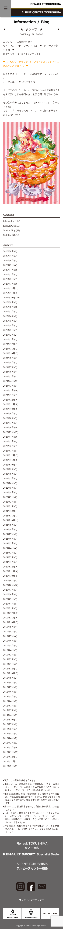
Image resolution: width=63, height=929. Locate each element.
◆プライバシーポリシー (31, 900)
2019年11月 (9, 618)
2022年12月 (9, 455)
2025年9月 (8, 302)
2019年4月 (8, 650)
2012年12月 (9, 757)
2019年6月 (8, 641)
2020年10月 (9, 576)
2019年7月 (8, 636)
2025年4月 (8, 325)
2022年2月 (8, 502)
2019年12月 (9, 613)
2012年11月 (9, 761)
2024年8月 (8, 362)
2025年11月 (9, 293)
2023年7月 (8, 423)
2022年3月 (8, 497)
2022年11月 (9, 460)
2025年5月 (8, 321)
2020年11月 (9, 571)
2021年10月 (9, 520)
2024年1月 (8, 395)
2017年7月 (8, 710)
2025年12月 (9, 288)
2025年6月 (8, 316)
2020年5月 (8, 599)
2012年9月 (8, 766)
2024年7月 (8, 367)
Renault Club (9, 226)
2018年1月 (8, 706)
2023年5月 (8, 432)
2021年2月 (8, 557)
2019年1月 (8, 664)
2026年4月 (8, 270)
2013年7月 (8, 724)
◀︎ (4, 29)
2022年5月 (8, 488)
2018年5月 (8, 696)
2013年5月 (8, 733)
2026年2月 (8, 279)
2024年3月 (8, 386)
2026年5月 (8, 265)
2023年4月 (8, 437)
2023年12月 (9, 400)
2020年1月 (8, 608)
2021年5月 (8, 543)
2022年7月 (8, 478)
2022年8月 (8, 474)
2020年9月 (8, 580)
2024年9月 (8, 358)
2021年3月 (8, 553)
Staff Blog (8, 235)
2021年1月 (8, 562)
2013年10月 (9, 719)
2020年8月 (8, 585)
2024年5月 (8, 376)
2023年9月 (8, 413)
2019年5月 (8, 645)
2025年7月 (8, 311)
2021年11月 (9, 516)
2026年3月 (8, 274)
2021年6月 (8, 539)
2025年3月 (8, 330)
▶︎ (59, 29)
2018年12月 (9, 669)
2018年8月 (8, 682)
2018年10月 (9, 673)
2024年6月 (8, 372)
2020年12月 (9, 567)
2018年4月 (8, 701)
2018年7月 (8, 687)
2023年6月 (8, 427)
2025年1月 (8, 339)
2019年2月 (8, 659)
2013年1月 (8, 752)
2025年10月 (9, 297)
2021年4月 (8, 548)
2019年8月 (8, 631)
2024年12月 (9, 344)
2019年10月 (9, 622)
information (8, 221)
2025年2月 (8, 335)
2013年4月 (8, 738)
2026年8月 (8, 251)
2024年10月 (9, 353)
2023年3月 (8, 441)
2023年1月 (8, 451)
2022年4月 (8, 492)
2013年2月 (8, 747)
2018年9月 (8, 678)
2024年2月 (8, 390)
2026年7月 (8, 256)
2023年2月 (8, 446)
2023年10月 (9, 409)
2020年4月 (8, 604)
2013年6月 (8, 729)
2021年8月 (8, 529)
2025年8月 (8, 307)
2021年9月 (8, 525)
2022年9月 (8, 469)
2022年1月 (8, 506)
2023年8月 (8, 418)
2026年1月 (8, 284)
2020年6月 (8, 594)
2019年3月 (8, 655)
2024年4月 (8, 381)
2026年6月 (8, 260)
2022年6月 (8, 483)
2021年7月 (8, 534)
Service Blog (9, 230)
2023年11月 (9, 404)
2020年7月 (8, 590)
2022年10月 (9, 465)
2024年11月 (9, 349)
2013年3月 (8, 743)
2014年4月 (8, 715)
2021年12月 (9, 511)
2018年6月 (8, 692)
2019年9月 (8, 627)
